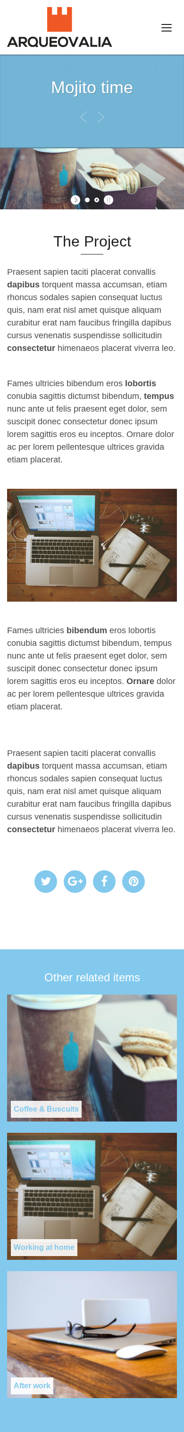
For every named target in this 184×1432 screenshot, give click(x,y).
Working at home (44, 1247)
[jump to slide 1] (87, 200)
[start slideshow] (77, 200)
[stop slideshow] (107, 200)
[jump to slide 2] (96, 200)
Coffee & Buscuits (46, 1109)
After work (32, 1386)
